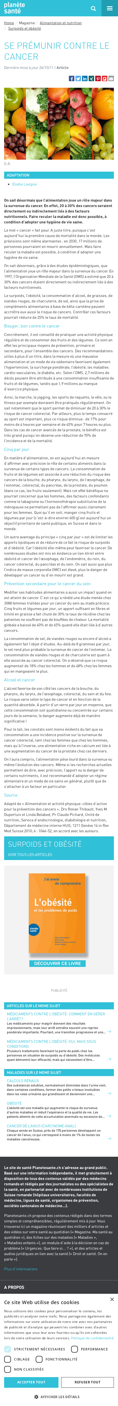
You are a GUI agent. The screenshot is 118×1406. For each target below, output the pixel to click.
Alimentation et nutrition (61, 22)
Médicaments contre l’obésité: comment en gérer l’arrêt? (56, 1016)
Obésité (14, 1103)
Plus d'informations (21, 1269)
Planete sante (13, 8)
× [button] (112, 1300)
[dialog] (59, 1350)
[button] (71, 78)
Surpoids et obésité (24, 28)
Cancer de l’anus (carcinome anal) (41, 1125)
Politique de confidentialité (92, 1338)
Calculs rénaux (23, 1080)
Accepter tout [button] (31, 1382)
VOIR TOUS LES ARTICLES (30, 854)
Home (9, 22)
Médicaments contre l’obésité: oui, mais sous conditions (51, 1044)
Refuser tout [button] (87, 1382)
